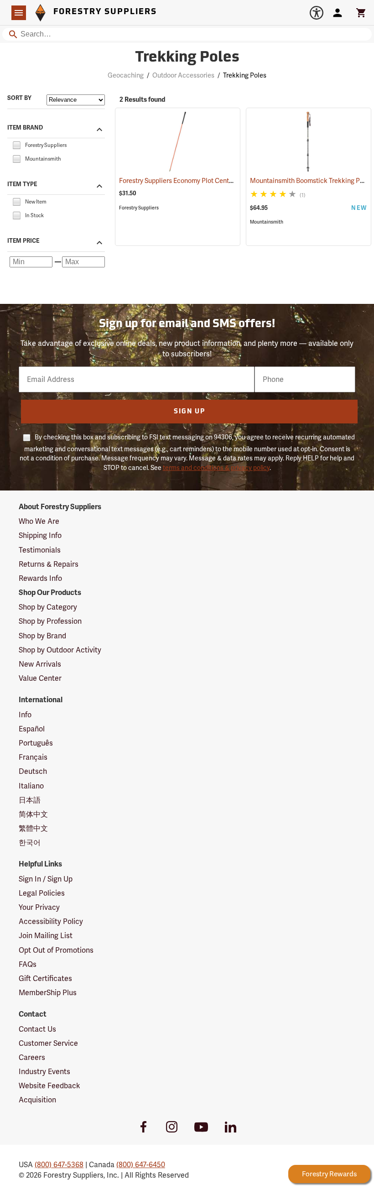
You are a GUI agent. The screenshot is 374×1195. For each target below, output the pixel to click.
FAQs (27, 964)
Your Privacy (39, 907)
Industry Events (44, 1071)
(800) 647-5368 (59, 1164)
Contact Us (37, 1029)
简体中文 (33, 814)
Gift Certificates (45, 978)
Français (33, 757)
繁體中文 (33, 828)
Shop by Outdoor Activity (60, 650)
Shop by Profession (50, 621)
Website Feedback (49, 1086)
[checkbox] (16, 144)
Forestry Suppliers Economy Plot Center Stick (197, 181)
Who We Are (39, 521)
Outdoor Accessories (183, 75)
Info (25, 715)
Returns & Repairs (48, 564)
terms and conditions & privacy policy (216, 468)
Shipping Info (40, 535)
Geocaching (126, 75)
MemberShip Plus (48, 992)
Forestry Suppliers (139, 208)
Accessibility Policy (51, 921)
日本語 (30, 800)
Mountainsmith (266, 222)
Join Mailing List (46, 935)
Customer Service (48, 1043)
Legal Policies (42, 893)
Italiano (31, 786)
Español (32, 729)
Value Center (40, 678)
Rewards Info (40, 578)
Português (36, 743)
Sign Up (189, 411)
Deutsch (33, 771)
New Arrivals (40, 664)
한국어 (30, 842)
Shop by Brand (42, 636)
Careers (32, 1057)
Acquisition (37, 1100)
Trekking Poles (187, 58)
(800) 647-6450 (140, 1164)
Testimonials (40, 550)
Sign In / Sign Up (46, 879)
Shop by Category (48, 607)
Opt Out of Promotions (56, 950)
